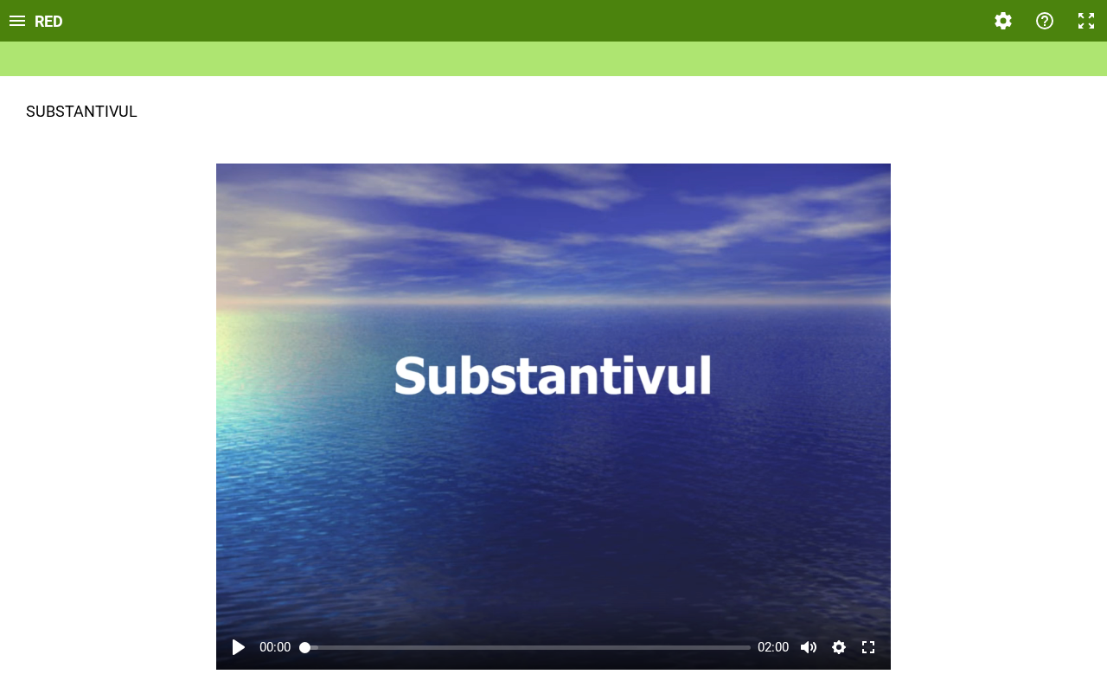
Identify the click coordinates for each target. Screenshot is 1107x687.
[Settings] (839, 647)
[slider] (525, 647)
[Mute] (808, 647)
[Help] (1044, 21)
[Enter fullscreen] (868, 647)
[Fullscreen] (1086, 21)
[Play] (239, 647)
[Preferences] (1003, 21)
